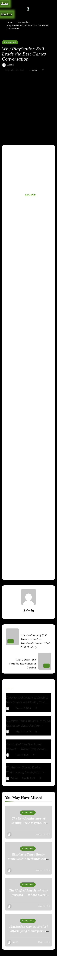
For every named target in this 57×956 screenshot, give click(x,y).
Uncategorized (10, 42)
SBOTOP (30, 194)
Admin (10, 65)
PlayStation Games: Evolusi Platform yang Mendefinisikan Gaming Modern (25, 772)
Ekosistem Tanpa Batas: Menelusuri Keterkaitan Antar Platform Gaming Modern (28, 725)
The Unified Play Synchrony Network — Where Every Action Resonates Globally (25, 748)
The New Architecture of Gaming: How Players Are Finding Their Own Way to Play (27, 702)
